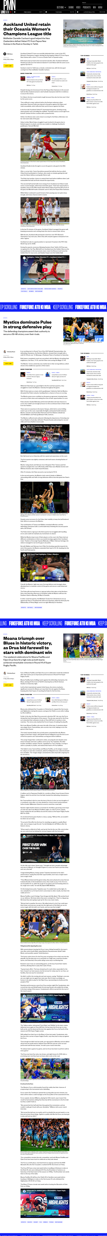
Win (94, 7)
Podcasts (87, 7)
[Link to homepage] (9, 5)
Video (78, 7)
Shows (71, 7)
